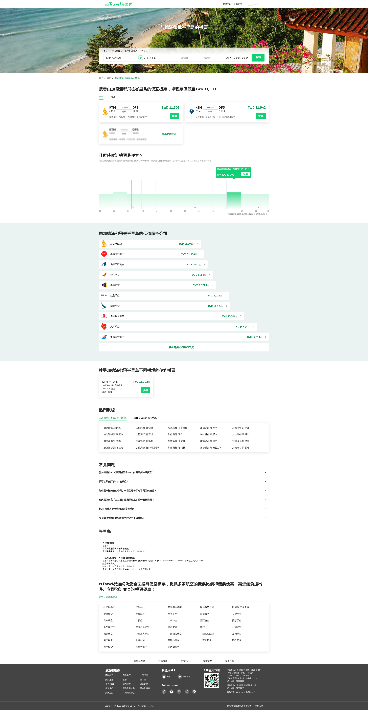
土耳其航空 (206, 640)
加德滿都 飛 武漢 (241, 440)
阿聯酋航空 (173, 640)
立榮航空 (236, 613)
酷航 (135, 569)
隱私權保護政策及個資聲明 (239, 706)
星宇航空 (172, 613)
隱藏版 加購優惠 (240, 607)
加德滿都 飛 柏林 (176, 447)
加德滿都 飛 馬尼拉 (113, 434)
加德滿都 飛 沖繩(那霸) (147, 447)
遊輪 (125, 679)
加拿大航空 (141, 646)
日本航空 (108, 620)
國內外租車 (145, 688)
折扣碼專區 (109, 607)
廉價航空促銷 (207, 607)
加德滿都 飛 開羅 (241, 427)
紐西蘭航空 (173, 646)
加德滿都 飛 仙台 (144, 427)
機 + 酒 (143, 679)
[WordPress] (187, 691)
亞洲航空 (121, 569)
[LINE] (194, 691)
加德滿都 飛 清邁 (112, 427)
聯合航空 (236, 640)
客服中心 (227, 4)
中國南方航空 (175, 633)
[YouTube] (171, 691)
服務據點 (207, 660)
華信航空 (204, 613)
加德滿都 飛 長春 (241, 447)
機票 (109, 77)
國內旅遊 (127, 684)
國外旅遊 (109, 679)
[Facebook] (164, 691)
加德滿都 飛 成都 (176, 440)
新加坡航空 (109, 627)
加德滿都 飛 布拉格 (113, 447)
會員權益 (162, 660)
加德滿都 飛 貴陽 (112, 440)
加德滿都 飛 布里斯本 (211, 447)
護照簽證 (109, 692)
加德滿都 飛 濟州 (144, 434)
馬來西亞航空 (143, 627)
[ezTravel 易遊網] (118, 4)
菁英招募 (229, 660)
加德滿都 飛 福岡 (144, 440)
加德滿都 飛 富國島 (177, 427)
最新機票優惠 (175, 607)
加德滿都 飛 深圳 (241, 434)
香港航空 (140, 640)
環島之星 (144, 684)
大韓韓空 (172, 620)
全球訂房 (144, 675)
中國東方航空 (143, 633)
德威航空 (108, 633)
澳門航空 (108, 640)
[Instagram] (179, 691)
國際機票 (109, 675)
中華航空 (131, 551)
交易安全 (259, 706)
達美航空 (108, 646)
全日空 (139, 620)
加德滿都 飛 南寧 (208, 427)
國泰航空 (236, 620)
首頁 (101, 77)
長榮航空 (141, 551)
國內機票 (127, 675)
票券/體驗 (109, 684)
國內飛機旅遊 (129, 688)
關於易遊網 (139, 660)
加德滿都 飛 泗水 (208, 434)
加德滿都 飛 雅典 (176, 434)
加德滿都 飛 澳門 (208, 440)
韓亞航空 (204, 620)
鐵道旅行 (109, 688)
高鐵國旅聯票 (129, 692)
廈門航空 (236, 633)
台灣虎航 (172, 627)
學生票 (139, 607)
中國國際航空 (207, 633)
